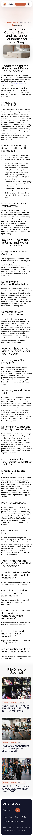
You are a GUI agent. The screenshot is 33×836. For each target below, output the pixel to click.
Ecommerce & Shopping (10, 22)
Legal (23, 830)
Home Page (8, 817)
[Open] (28, 4)
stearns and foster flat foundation (13, 84)
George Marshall (18, 25)
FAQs (24, 817)
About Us (6, 830)
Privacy (12, 830)
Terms (18, 830)
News (17, 817)
